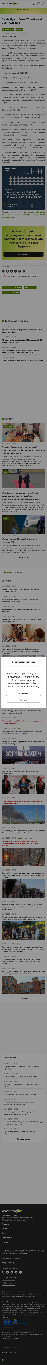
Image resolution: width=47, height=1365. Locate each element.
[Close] (40, 662)
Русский (23, 700)
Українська (23, 693)
